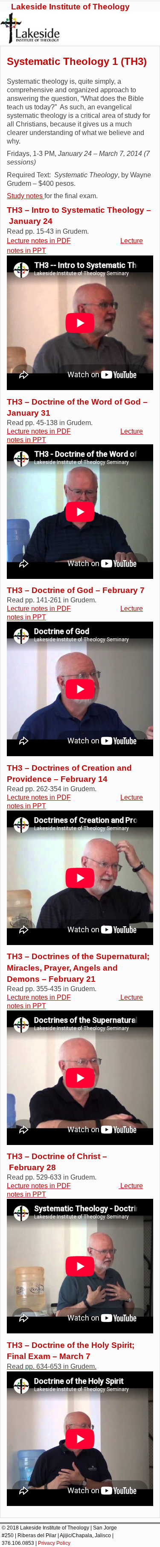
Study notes (25, 196)
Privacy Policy (54, 1543)
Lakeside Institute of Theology (70, 6)
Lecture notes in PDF (39, 240)
